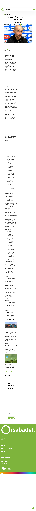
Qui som (2, 436)
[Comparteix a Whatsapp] (18, 22)
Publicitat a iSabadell (6, 448)
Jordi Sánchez (6, 49)
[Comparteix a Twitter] (15, 22)
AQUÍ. (13, 352)
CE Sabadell (8, 371)
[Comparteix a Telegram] (20, 22)
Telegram (14, 347)
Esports (6, 14)
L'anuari (3, 450)
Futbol (10, 14)
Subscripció (4, 451)
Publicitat (3, 438)
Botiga (3, 445)
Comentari (10, 391)
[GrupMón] (18, 473)
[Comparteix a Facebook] (17, 22)
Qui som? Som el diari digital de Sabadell (11, 447)
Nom (9, 413)
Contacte (3, 439)
